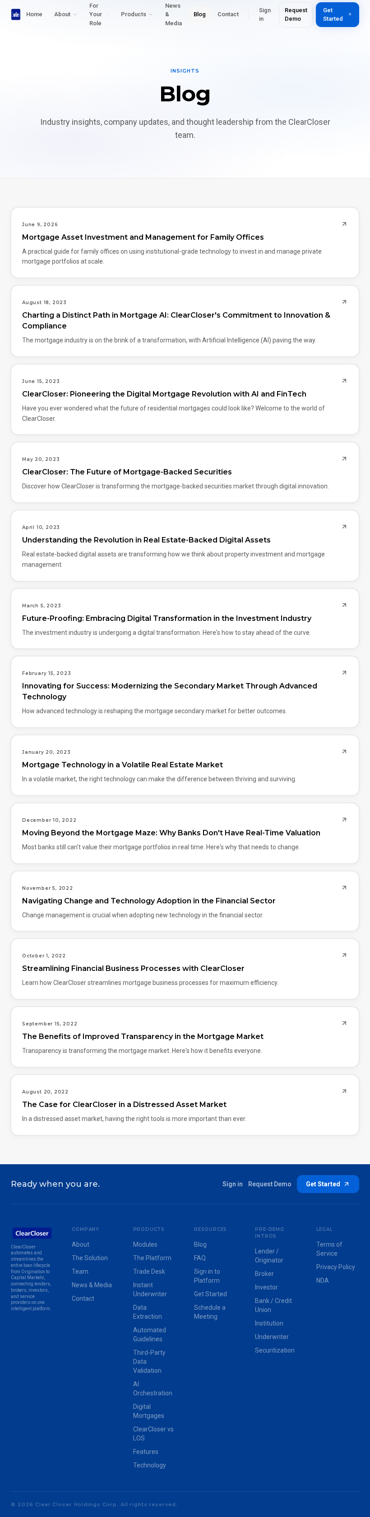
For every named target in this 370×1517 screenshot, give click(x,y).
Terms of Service (329, 1249)
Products (133, 14)
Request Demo (296, 15)
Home (34, 14)
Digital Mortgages (148, 1411)
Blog (200, 14)
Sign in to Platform (207, 1276)
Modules (145, 1244)
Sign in (265, 15)
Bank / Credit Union (273, 1305)
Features (145, 1451)
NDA (322, 1280)
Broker (264, 1273)
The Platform (152, 1258)
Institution (269, 1323)
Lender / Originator (269, 1256)
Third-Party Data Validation (149, 1361)
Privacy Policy (335, 1267)
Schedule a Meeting (210, 1312)
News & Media (92, 1285)
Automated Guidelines (149, 1334)
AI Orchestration (152, 1388)
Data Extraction (147, 1312)
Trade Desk (149, 1271)
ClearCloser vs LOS (153, 1434)
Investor (266, 1287)
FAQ (200, 1258)
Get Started (333, 15)
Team (80, 1271)
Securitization (275, 1350)
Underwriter (272, 1336)
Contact (228, 14)
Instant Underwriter (150, 1289)
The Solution (90, 1258)
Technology (149, 1465)
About (62, 14)
